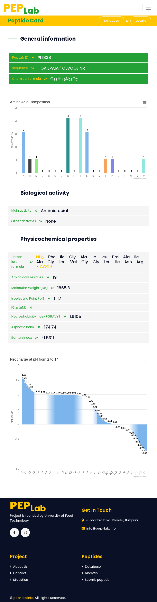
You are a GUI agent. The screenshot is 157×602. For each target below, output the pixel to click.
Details (141, 21)
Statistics (20, 579)
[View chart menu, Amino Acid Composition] (144, 103)
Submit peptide (97, 579)
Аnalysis (91, 573)
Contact (20, 573)
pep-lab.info (23, 597)
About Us (20, 566)
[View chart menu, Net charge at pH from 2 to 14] (144, 360)
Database (111, 21)
